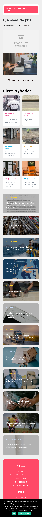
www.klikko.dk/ (23, 485)
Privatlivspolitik (24, 514)
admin (26, 26)
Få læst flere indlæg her (21, 80)
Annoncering (21, 497)
